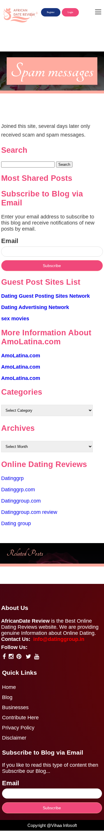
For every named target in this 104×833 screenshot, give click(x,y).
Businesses (15, 707)
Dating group (16, 523)
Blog (7, 697)
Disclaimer (14, 738)
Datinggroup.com (21, 501)
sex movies (15, 318)
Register (51, 12)
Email (9, 240)
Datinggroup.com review (29, 512)
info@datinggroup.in (58, 639)
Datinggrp (12, 478)
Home (9, 687)
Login (70, 12)
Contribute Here (20, 717)
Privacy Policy (18, 728)
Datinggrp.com (18, 489)
